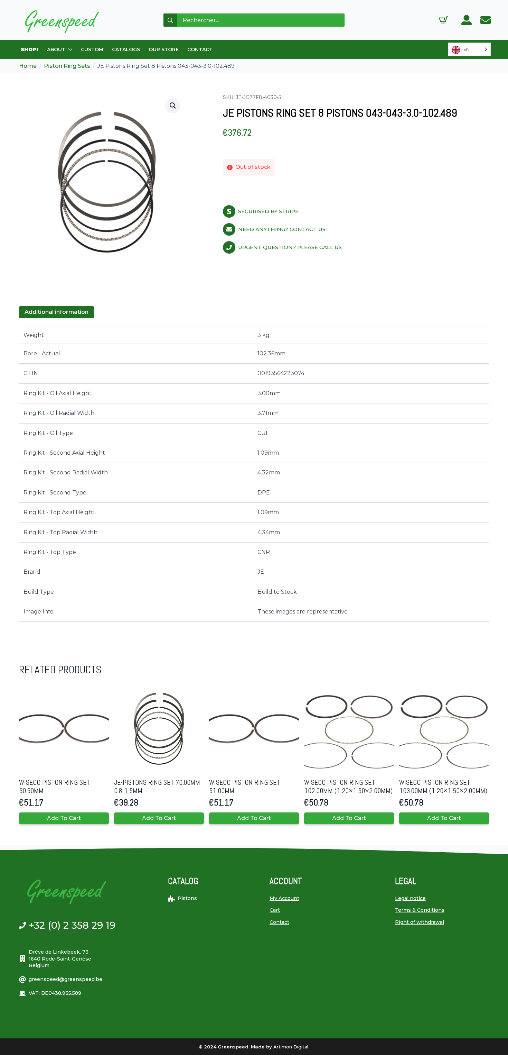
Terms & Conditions (419, 910)
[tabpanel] (254, 474)
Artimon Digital (290, 1046)
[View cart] (443, 20)
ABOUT (56, 49)
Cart (275, 910)
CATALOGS (126, 49)
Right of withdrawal (419, 922)
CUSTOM (92, 49)
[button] (173, 105)
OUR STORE (164, 49)
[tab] (56, 312)
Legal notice (410, 898)
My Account (284, 898)
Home (28, 66)
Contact (279, 922)
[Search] (170, 20)
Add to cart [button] (64, 818)
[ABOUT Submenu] (70, 49)
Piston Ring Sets (67, 66)
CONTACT (200, 49)
